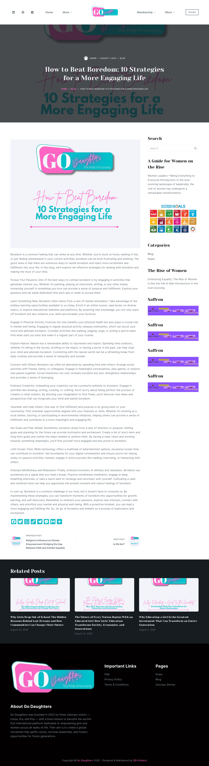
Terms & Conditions (116, 684)
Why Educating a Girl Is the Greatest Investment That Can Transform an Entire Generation (168, 620)
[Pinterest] (23, 12)
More (66, 12)
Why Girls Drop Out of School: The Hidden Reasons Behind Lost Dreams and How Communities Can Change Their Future (38, 620)
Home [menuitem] (49, 12)
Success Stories (165, 684)
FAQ (106, 674)
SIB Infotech (140, 760)
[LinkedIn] (13, 12)
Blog (122, 58)
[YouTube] (32, 12)
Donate (192, 12)
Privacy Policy (113, 679)
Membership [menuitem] (145, 12)
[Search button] (195, 148)
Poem (151, 259)
